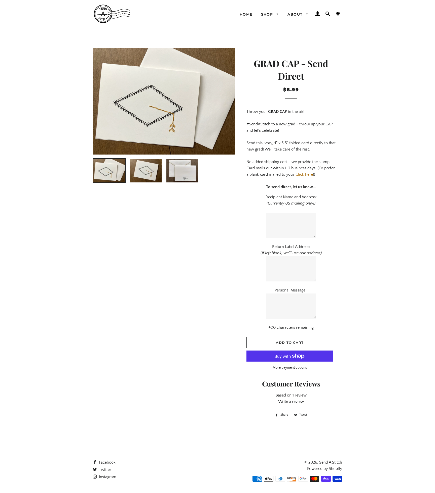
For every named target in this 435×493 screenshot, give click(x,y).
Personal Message (291, 290)
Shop (267, 14)
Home (246, 14)
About (295, 14)
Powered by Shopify (324, 468)
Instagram (107, 477)
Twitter (104, 469)
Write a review (291, 401)
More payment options (290, 368)
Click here (304, 174)
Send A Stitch (330, 462)
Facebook (107, 462)
